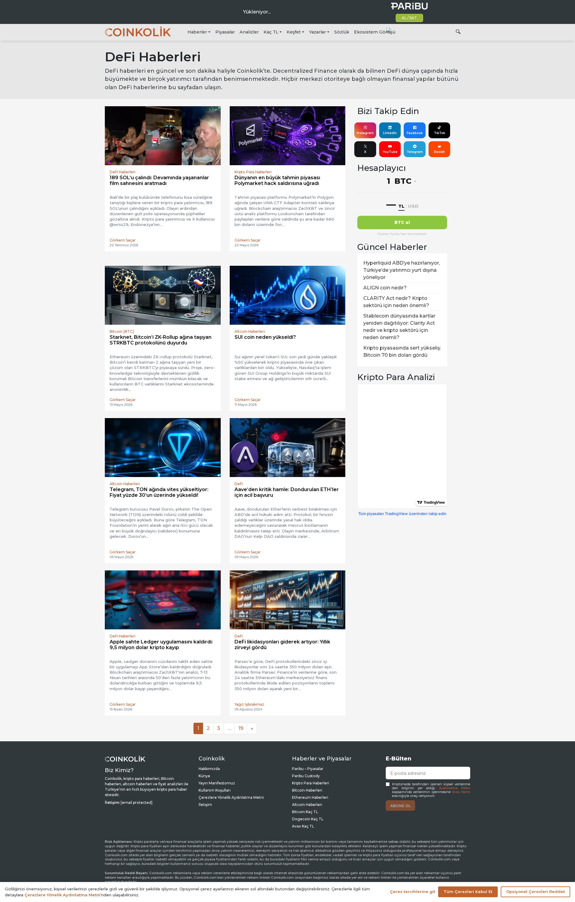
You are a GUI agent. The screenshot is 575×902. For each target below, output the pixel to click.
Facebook (415, 133)
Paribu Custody (306, 776)
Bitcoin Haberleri (307, 790)
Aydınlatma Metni (454, 788)
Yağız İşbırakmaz (249, 704)
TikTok (439, 133)
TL (401, 206)
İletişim (205, 804)
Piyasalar (225, 32)
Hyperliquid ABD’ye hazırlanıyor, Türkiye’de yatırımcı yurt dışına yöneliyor (401, 270)
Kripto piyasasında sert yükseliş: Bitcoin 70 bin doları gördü (402, 351)
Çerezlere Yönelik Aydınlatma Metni (231, 797)
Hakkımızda (209, 768)
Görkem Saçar (123, 240)
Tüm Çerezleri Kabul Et (468, 891)
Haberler (197, 32)
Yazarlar (317, 32)
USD (413, 206)
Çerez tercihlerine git (412, 891)
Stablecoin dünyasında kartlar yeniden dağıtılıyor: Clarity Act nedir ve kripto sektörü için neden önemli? (399, 326)
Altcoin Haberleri (307, 804)
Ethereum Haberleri (310, 797)
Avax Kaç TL (303, 826)
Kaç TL (271, 32)
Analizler (249, 32)
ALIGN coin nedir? (385, 288)
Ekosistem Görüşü (374, 32)
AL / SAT (409, 18)
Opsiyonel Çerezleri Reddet (535, 891)
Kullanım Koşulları (215, 790)
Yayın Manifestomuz (217, 783)
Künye (204, 776)
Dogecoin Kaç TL (307, 819)
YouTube (390, 152)
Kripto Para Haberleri (310, 783)
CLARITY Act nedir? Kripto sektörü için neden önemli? (396, 301)
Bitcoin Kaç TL (305, 812)
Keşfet (294, 32)
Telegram (415, 152)
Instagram (365, 133)
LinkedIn (390, 133)
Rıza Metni (461, 792)
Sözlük (341, 32)
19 (240, 728)
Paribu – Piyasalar (307, 768)
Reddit (439, 152)
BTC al (402, 222)
